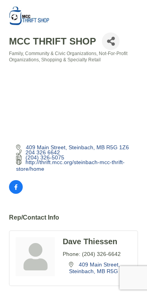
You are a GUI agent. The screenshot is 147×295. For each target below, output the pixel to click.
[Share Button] (111, 41)
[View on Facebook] (16, 192)
